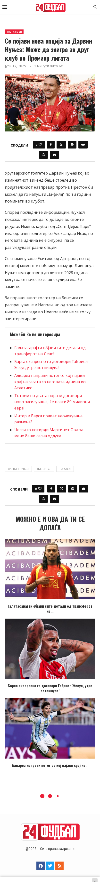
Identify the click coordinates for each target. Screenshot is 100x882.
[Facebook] (40, 866)
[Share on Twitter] (61, 145)
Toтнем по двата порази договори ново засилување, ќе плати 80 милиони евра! (52, 402)
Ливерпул (44, 469)
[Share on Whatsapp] (43, 155)
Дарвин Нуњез (18, 469)
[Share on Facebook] (51, 145)
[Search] (95, 7)
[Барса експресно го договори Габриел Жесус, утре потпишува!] (50, 649)
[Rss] (59, 866)
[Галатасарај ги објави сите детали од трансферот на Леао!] (50, 569)
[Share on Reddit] (83, 145)
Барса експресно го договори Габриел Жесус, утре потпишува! (50, 688)
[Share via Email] (54, 155)
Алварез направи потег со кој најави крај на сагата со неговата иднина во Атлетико (50, 381)
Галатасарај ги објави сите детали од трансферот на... (50, 608)
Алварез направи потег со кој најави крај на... (50, 765)
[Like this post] (40, 145)
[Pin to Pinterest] (72, 145)
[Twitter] (50, 866)
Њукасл (65, 469)
